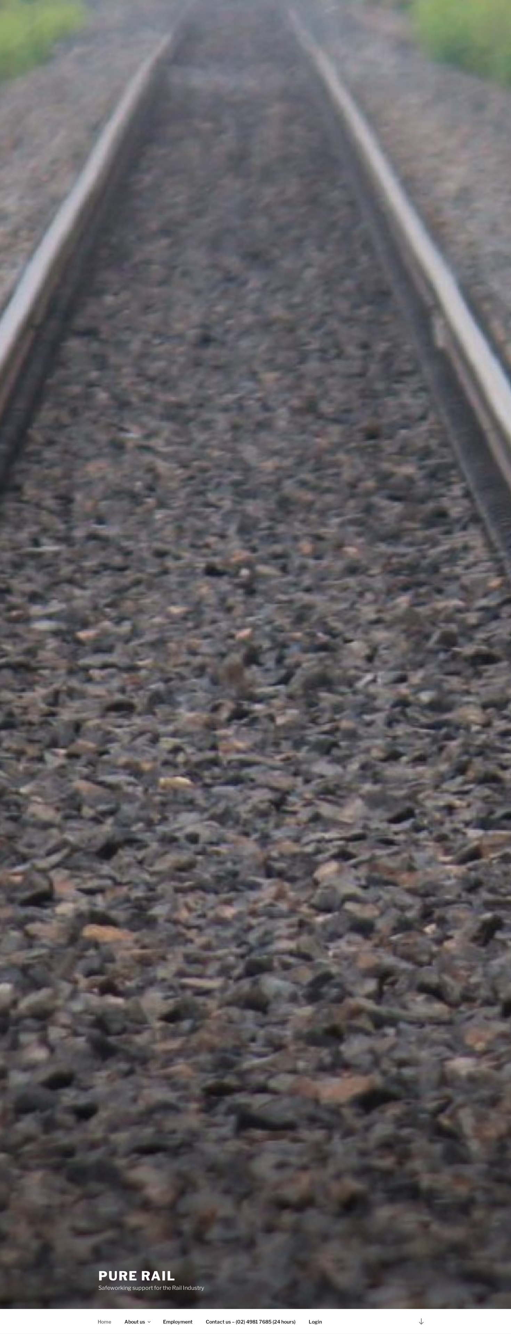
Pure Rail (137, 1276)
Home (104, 1322)
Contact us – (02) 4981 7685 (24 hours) (250, 1322)
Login (315, 1322)
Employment (178, 1322)
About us (134, 1322)
